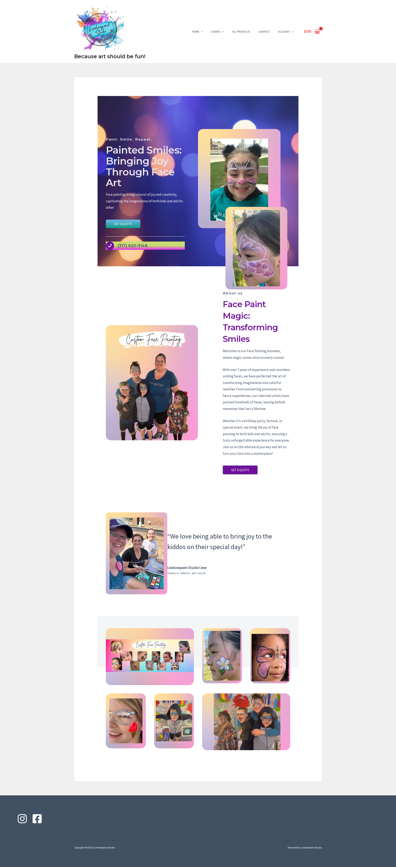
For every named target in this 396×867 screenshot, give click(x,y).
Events (215, 31)
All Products (241, 31)
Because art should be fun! (109, 56)
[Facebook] (37, 819)
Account (284, 31)
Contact (264, 31)
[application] (201, 31)
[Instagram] (22, 819)
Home (195, 31)
